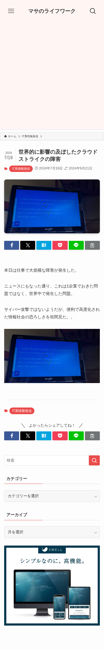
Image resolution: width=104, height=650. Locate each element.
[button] (11, 245)
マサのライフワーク (52, 11)
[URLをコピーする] (92, 245)
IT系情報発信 (21, 168)
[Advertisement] (52, 77)
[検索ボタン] (93, 11)
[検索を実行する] (94, 460)
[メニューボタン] (11, 11)
